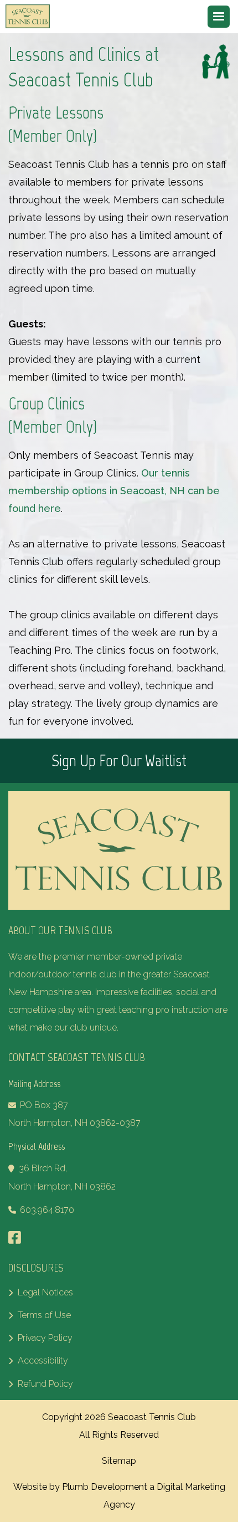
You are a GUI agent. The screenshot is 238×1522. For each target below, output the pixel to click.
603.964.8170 (47, 1210)
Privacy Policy (40, 1338)
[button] (219, 17)
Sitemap (119, 1461)
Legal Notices (40, 1292)
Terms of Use (39, 1315)
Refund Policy (40, 1383)
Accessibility (38, 1360)
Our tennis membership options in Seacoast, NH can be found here (114, 490)
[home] (30, 16)
